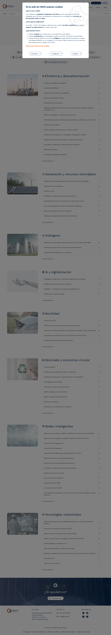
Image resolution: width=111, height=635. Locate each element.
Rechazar (34, 54)
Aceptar (75, 54)
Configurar (55, 54)
